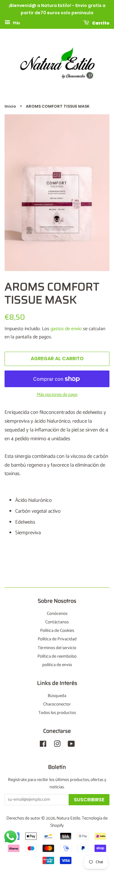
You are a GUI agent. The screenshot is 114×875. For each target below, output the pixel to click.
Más (16, 23)
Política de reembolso (57, 656)
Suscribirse (89, 799)
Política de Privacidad (57, 639)
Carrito (100, 23)
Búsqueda (57, 695)
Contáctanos (57, 622)
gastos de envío (66, 329)
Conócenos (57, 613)
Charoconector (57, 704)
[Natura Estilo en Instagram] (57, 745)
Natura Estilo (68, 818)
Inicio (10, 106)
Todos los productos (57, 712)
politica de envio (57, 665)
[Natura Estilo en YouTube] (71, 745)
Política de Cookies (57, 630)
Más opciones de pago (57, 394)
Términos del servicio (57, 648)
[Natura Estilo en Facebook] (43, 745)
